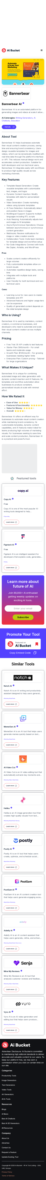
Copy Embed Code (20, 652)
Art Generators (8, 1094)
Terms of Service (8, 1176)
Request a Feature (9, 1152)
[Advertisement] (23, 23)
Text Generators (8, 1085)
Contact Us (6, 1148)
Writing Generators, (24, 118)
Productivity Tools (9, 1076)
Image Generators (9, 1080)
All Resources (7, 1128)
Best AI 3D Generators (10, 1123)
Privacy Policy (7, 1172)
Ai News (5, 1114)
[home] (11, 50)
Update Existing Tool (10, 1157)
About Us (5, 1138)
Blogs (4, 1109)
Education (15, 120)
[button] (41, 50)
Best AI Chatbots (8, 1119)
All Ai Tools (6, 1099)
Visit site (8, 127)
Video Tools (6, 1090)
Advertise (5, 1143)
